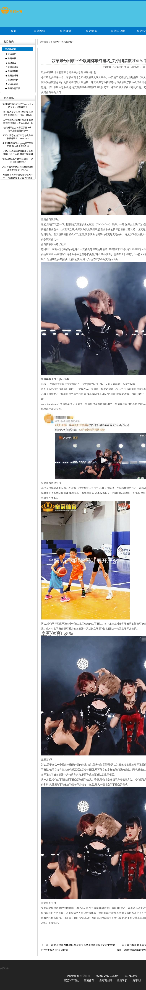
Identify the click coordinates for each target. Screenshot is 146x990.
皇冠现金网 (105, 980)
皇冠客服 (122, 980)
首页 (13, 30)
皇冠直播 (65, 30)
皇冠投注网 (13, 71)
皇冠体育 (89, 980)
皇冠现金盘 (118, 30)
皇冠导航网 (13, 80)
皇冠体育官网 (14, 88)
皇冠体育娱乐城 (50, 219)
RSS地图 (114, 975)
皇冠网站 (39, 30)
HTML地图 (131, 975)
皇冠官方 (91, 30)
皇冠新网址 (13, 84)
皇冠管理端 (13, 75)
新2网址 (136, 980)
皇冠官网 (54, 42)
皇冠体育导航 (71, 980)
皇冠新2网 (46, 759)
